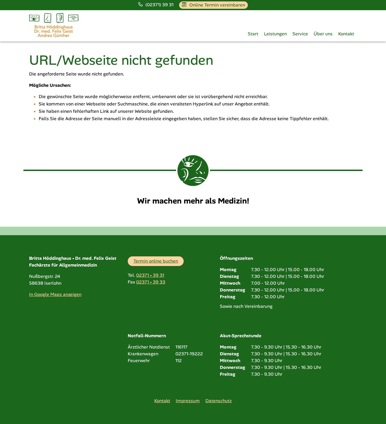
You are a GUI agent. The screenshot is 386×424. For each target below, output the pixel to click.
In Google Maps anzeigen (55, 294)
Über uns (323, 34)
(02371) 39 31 (160, 5)
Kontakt (346, 34)
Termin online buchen (155, 261)
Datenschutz (218, 401)
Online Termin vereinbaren (217, 5)
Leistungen (275, 34)
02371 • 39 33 (150, 282)
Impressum (188, 401)
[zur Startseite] (54, 25)
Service (300, 34)
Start (253, 34)
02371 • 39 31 (150, 275)
